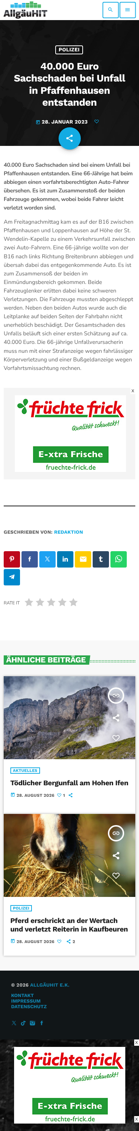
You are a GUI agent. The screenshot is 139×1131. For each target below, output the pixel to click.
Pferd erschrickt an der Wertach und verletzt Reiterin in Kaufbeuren (69, 924)
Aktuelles (25, 770)
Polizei (69, 50)
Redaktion (68, 532)
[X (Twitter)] (14, 1023)
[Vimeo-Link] (25, 10)
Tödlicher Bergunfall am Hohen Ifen (69, 783)
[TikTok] (23, 1023)
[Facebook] (42, 1023)
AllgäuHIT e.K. (49, 985)
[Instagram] (33, 1023)
